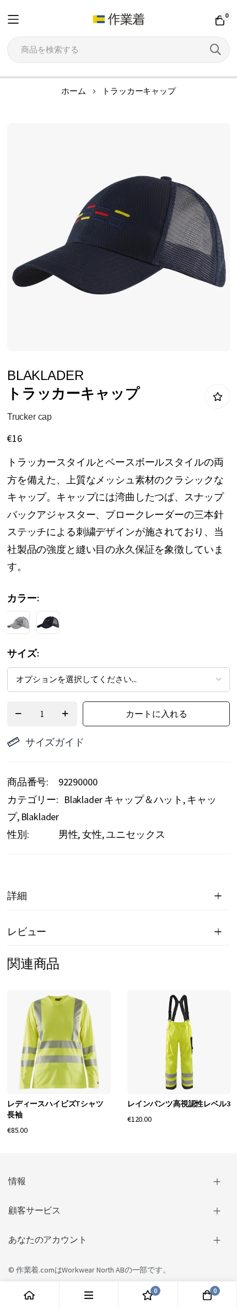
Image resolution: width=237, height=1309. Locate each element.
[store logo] (119, 19)
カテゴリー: (32, 799)
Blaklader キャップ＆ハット (123, 799)
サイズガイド (54, 742)
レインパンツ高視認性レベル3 (178, 1104)
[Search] (215, 49)
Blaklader (40, 816)
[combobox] (118, 49)
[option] (18, 622)
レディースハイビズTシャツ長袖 (55, 1109)
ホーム (73, 91)
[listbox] (109, 625)
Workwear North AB (93, 1270)
